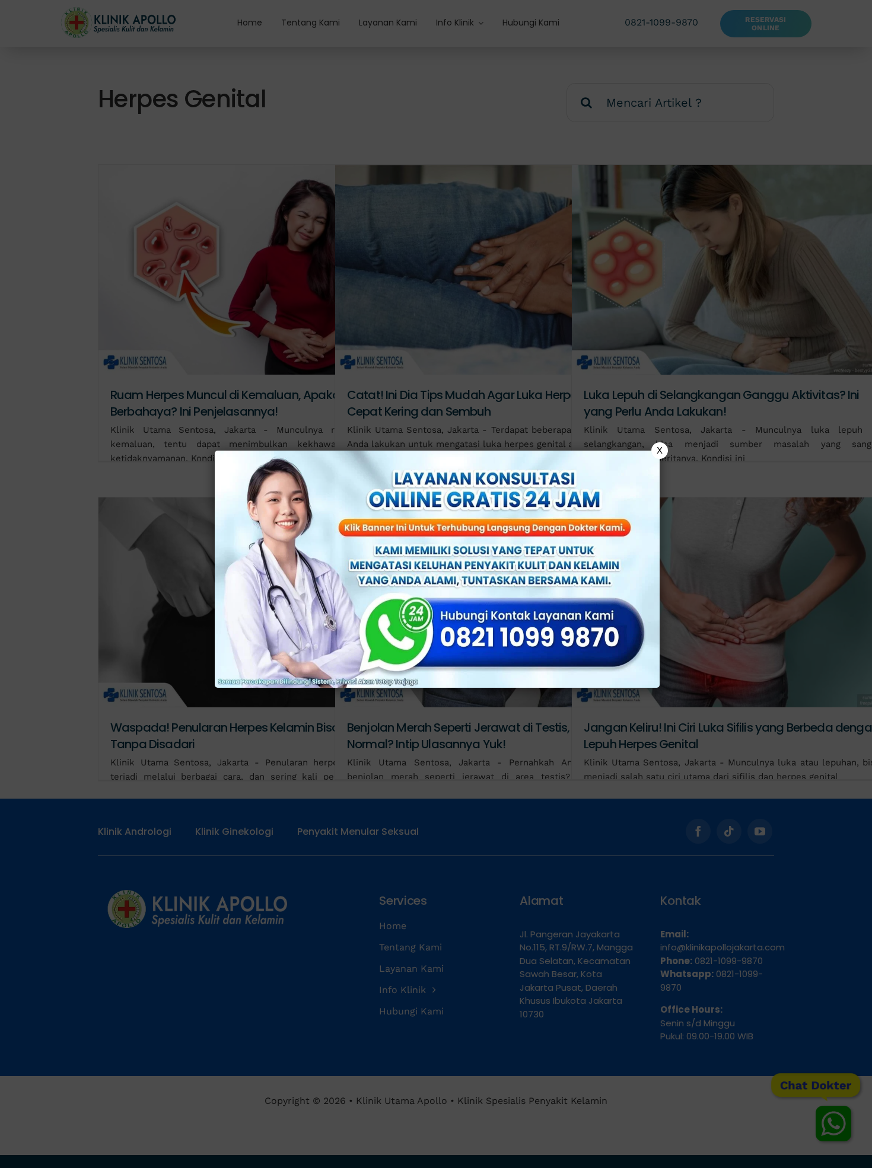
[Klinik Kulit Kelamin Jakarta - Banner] (437, 569)
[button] (436, 584)
